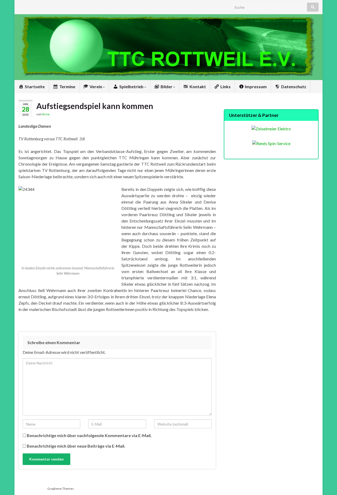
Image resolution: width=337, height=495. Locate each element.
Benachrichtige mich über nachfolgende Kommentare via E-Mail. (89, 435)
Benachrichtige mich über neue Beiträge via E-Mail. (76, 445)
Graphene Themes (60, 489)
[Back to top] (325, 483)
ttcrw (45, 114)
